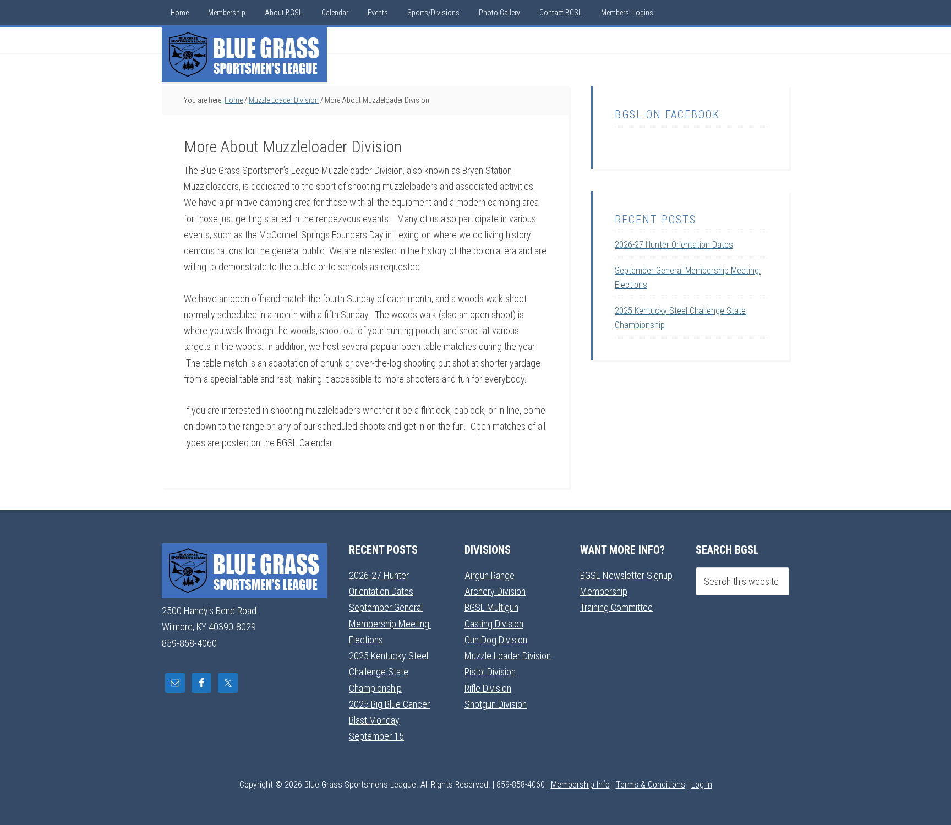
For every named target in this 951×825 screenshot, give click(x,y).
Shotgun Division (495, 704)
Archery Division (495, 591)
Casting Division (493, 624)
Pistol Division (490, 672)
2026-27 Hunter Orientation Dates (674, 244)
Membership (603, 591)
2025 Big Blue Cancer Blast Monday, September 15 (389, 720)
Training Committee (616, 607)
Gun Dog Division (495, 640)
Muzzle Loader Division (507, 656)
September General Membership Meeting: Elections (390, 624)
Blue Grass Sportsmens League (244, 54)
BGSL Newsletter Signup (626, 575)
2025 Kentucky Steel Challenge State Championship (388, 672)
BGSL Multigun (491, 607)
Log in (701, 784)
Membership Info (580, 784)
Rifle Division (487, 688)
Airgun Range (489, 575)
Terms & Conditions (650, 784)
